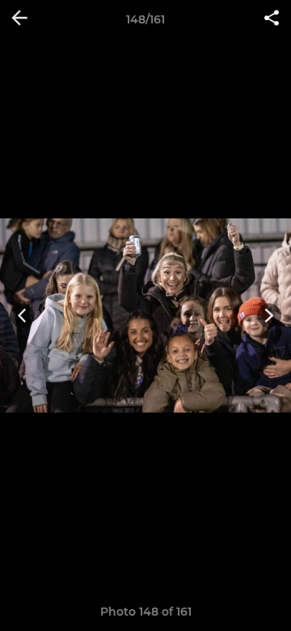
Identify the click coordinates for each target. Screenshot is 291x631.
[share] (271, 19)
